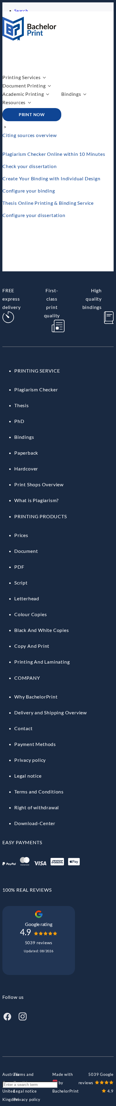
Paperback (26, 453)
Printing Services (21, 77)
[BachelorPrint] (29, 38)
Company (27, 678)
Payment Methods (35, 744)
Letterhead (26, 598)
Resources (14, 102)
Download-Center (34, 823)
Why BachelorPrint (36, 696)
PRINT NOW (32, 114)
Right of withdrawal (36, 807)
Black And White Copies (41, 630)
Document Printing (24, 85)
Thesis (21, 405)
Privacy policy (30, 760)
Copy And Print (31, 646)
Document (26, 551)
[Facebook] (7, 1019)
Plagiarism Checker (36, 389)
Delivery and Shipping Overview (50, 712)
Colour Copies (30, 614)
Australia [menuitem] (11, 1074)
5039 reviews (39, 942)
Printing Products (40, 516)
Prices (21, 535)
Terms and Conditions (39, 791)
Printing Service (37, 370)
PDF (19, 567)
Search (21, 10)
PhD (19, 421)
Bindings (71, 94)
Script (21, 582)
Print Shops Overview (39, 484)
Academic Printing (23, 94)
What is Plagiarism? (36, 500)
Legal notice (28, 776)
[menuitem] (11, 1074)
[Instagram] (22, 1019)
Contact (23, 728)
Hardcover (26, 468)
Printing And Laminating (42, 661)
